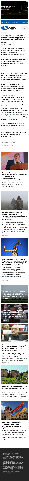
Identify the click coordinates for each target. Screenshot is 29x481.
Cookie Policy (20, 473)
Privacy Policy (6, 473)
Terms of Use (13, 473)
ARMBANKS (15, 22)
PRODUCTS (24, 22)
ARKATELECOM (6, 22)
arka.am (21, 463)
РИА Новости (12, 119)
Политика (3, 33)
